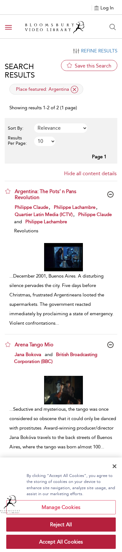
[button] (8, 191)
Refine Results (99, 51)
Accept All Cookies (61, 542)
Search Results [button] (20, 70)
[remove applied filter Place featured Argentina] (74, 89)
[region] (61, 504)
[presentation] (63, 257)
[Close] (114, 466)
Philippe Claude (31, 207)
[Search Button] (112, 27)
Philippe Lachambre (74, 207)
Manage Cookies (61, 507)
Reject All (61, 525)
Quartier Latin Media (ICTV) (44, 214)
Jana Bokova (28, 354)
